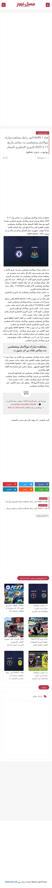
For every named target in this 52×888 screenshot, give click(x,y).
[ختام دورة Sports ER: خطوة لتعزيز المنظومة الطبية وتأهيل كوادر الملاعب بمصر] (38, 627)
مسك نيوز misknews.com (15, 882)
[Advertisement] (26, 43)
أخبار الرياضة (42, 133)
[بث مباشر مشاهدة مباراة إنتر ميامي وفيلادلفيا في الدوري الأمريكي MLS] (38, 594)
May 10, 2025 (14, 407)
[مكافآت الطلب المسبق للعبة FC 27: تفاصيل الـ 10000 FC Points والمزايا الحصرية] (14, 594)
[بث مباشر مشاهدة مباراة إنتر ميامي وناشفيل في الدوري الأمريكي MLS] (38, 661)
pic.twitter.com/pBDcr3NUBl (23, 404)
